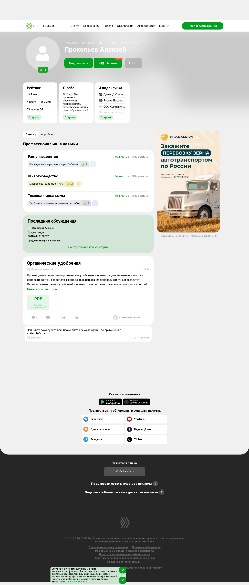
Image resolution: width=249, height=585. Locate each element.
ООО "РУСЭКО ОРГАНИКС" (122, 42)
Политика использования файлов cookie (124, 554)
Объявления (125, 25)
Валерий (36, 337)
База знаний (91, 25)
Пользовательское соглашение (108, 547)
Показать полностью (42, 289)
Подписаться (78, 63)
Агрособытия (146, 25)
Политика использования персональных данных (124, 558)
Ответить (145, 337)
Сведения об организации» (124, 561)
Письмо (114, 61)
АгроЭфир (47, 134)
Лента (75, 25)
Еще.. (162, 25)
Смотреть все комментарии (88, 247)
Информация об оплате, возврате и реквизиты (124, 550)
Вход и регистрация (203, 26)
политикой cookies (77, 581)
